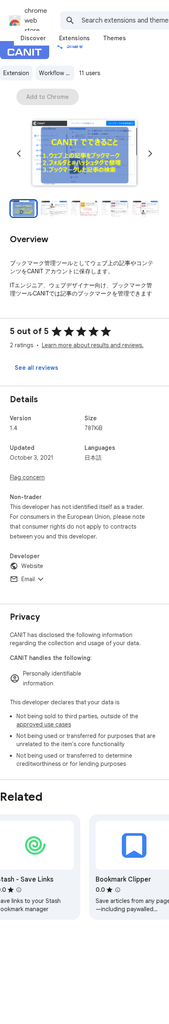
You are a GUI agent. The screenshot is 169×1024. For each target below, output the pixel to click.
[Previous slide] (19, 153)
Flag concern (27, 477)
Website (32, 566)
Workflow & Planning (56, 73)
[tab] (33, 38)
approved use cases (43, 724)
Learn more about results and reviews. (93, 345)
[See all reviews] (36, 368)
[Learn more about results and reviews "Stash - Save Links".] (19, 890)
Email (28, 579)
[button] (84, 153)
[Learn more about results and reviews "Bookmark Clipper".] (118, 890)
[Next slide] (150, 153)
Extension (16, 73)
